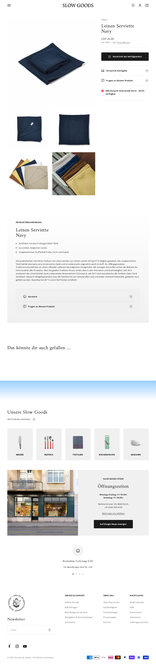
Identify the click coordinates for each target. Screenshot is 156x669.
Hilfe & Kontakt (72, 602)
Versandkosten (123, 42)
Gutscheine (70, 622)
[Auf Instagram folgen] (17, 646)
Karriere (107, 622)
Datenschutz (136, 612)
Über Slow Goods (111, 602)
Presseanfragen (110, 612)
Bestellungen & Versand (76, 612)
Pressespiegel (109, 617)
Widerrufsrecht (137, 602)
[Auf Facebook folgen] (9, 646)
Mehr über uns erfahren (113, 513)
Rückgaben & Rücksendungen (79, 617)
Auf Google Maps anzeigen (113, 524)
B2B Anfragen (71, 607)
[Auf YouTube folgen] (25, 646)
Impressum (135, 617)
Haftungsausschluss (139, 622)
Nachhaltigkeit (110, 607)
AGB (132, 607)
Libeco (104, 19)
